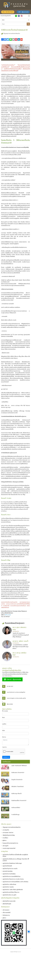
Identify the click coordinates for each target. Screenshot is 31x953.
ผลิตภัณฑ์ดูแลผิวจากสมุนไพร (10, 898)
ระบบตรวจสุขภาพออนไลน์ (9, 848)
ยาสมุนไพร (4, 851)
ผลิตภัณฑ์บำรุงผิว (7, 904)
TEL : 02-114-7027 (7, 12)
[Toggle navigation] (29, 15)
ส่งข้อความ (6, 757)
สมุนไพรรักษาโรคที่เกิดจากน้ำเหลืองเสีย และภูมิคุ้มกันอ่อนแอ (15, 855)
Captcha (4, 747)
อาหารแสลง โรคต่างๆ (8, 832)
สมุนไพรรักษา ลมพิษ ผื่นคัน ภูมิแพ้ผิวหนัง (13, 889)
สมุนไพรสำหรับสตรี (7, 866)
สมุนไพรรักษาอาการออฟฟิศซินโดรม (11, 876)
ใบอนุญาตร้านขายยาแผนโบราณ (10, 843)
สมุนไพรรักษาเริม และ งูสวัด (9, 895)
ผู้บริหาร (4, 840)
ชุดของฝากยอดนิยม (7, 871)
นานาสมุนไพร (6, 830)
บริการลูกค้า (5, 846)
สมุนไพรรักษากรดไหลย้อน (9, 874)
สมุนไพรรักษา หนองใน (8, 887)
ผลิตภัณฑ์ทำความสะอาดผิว (9, 901)
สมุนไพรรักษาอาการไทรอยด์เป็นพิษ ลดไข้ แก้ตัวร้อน (15, 882)
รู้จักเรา (4, 918)
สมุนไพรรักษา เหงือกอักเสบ (9, 884)
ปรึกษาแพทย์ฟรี (6, 912)
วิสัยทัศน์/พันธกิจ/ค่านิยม (9, 835)
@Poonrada (8, 615)
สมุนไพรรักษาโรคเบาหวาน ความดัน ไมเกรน (13, 879)
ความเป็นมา (5, 838)
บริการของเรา (6, 910)
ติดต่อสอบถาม (6, 915)
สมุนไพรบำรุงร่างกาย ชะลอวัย (10, 868)
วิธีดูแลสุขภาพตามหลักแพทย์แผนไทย (11, 33)
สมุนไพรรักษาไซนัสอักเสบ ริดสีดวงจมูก (12, 863)
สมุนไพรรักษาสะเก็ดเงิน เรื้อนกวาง (11, 892)
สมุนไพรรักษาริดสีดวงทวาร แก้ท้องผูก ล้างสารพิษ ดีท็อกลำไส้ (16, 860)
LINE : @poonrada (23, 12)
